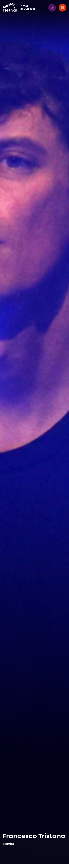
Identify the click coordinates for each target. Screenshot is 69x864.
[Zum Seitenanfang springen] (62, 855)
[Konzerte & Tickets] (52, 8)
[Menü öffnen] (62, 8)
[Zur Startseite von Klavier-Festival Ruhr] (10, 7)
